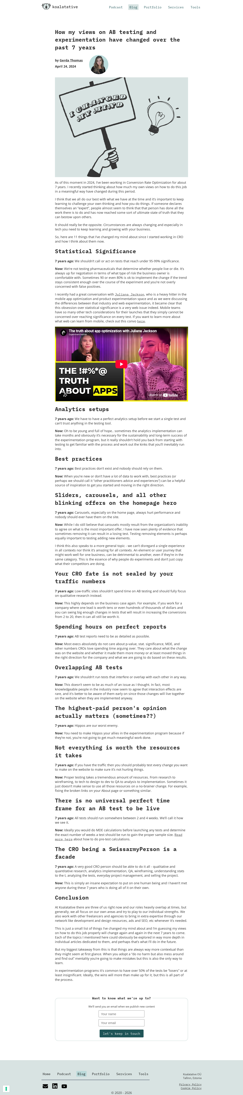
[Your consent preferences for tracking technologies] (6, 1088)
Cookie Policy (191, 1088)
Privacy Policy (190, 1084)
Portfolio (153, 7)
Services (176, 7)
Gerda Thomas (71, 60)
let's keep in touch (121, 1034)
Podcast (116, 7)
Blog (133, 7)
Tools (195, 7)
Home (47, 1074)
